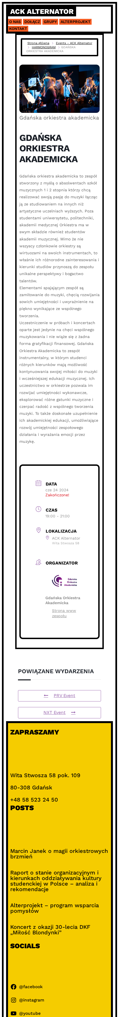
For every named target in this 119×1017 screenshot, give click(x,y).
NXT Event (54, 712)
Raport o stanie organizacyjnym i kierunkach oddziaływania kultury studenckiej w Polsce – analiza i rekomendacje (56, 881)
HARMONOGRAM (44, 47)
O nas (15, 21)
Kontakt (18, 28)
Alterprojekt (75, 21)
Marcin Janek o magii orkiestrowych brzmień (59, 853)
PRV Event (64, 695)
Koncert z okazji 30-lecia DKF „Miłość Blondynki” (50, 929)
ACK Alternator (42, 11)
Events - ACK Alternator (74, 43)
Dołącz (32, 21)
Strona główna (38, 43)
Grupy (50, 21)
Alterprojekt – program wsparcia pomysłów (54, 908)
